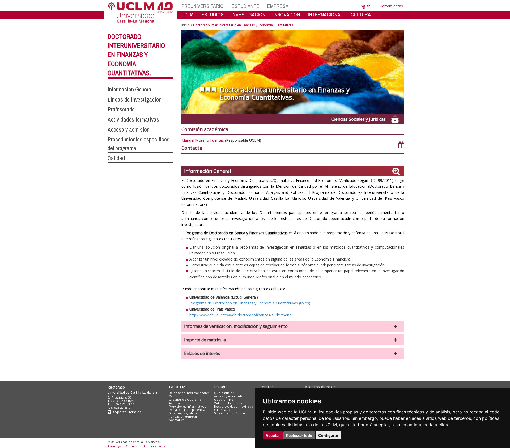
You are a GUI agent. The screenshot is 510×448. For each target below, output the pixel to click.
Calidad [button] (116, 158)
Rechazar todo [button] (299, 435)
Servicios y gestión (183, 413)
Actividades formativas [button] (133, 119)
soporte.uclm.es (126, 411)
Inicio (185, 25)
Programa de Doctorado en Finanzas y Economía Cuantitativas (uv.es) (249, 302)
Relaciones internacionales (189, 393)
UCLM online (223, 399)
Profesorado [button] (121, 109)
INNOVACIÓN (286, 14)
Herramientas (391, 6)
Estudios (222, 386)
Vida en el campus (228, 403)
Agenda (174, 403)
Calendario (222, 410)
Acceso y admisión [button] (129, 129)
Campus (175, 396)
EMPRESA (277, 6)
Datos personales (153, 446)
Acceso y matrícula (228, 396)
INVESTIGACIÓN (248, 14)
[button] (292, 326)
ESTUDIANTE (245, 6)
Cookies (131, 446)
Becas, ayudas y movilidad (233, 406)
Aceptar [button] (273, 435)
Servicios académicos (230, 413)
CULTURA (361, 14)
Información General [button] (130, 89)
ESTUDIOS (212, 14)
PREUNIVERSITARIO (202, 6)
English (365, 6)
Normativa (177, 420)
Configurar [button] (328, 435)
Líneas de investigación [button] (135, 99)
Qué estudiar (224, 393)
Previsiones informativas (187, 406)
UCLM (187, 14)
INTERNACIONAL (325, 14)
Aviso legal (115, 446)
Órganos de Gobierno (185, 399)
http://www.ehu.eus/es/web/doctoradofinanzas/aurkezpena (240, 314)
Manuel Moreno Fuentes (202, 140)
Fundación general (183, 416)
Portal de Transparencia (187, 410)
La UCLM (177, 386)
